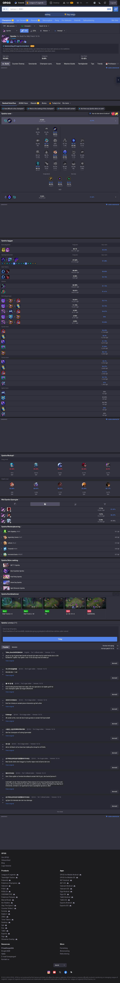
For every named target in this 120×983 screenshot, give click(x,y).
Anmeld (114, 663)
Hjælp (3, 954)
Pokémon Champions (9, 883)
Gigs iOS (63, 894)
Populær (6, 647)
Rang (57, 20)
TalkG (3, 931)
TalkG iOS (63, 900)
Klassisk (35, 20)
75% (26, 31)
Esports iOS (64, 905)
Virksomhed (5, 860)
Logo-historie (6, 866)
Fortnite (4, 911)
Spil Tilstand (22, 20)
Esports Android (66, 903)
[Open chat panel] (118, 80)
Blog (3, 863)
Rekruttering (64, 954)
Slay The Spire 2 (7, 905)
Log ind (113, 3)
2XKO (3, 917)
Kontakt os (5, 959)
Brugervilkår (5, 951)
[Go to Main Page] (6, 3)
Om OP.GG (5, 857)
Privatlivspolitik (7, 948)
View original (10, 661)
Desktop (4, 922)
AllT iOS (63, 883)
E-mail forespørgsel (8, 956)
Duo (2, 928)
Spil (2, 925)
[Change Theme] (99, 2)
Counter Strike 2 (7, 908)
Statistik (77, 20)
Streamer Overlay (8, 939)
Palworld (4, 880)
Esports (4, 934)
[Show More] (94, 2)
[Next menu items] (118, 63)
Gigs (3, 936)
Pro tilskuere (66, 20)
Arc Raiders (5, 903)
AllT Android (64, 880)
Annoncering (64, 951)
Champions (7, 20)
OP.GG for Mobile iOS (67, 877)
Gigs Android (64, 891)
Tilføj (60, 639)
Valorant (4, 886)
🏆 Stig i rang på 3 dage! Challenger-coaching (69, 14)
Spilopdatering (88, 20)
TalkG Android (65, 897)
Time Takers (6, 920)
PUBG (3, 889)
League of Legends (36, 3)
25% (34, 31)
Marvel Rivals (6, 900)
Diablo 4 (4, 914)
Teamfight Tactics (8, 877)
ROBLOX (4, 891)
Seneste (14, 647)
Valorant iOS (64, 889)
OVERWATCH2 (6, 894)
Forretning (64, 948)
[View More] (87, 2)
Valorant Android (66, 886)
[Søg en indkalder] (108, 9)
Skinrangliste (47, 20)
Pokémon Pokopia (8, 897)
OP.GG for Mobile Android (69, 875)
